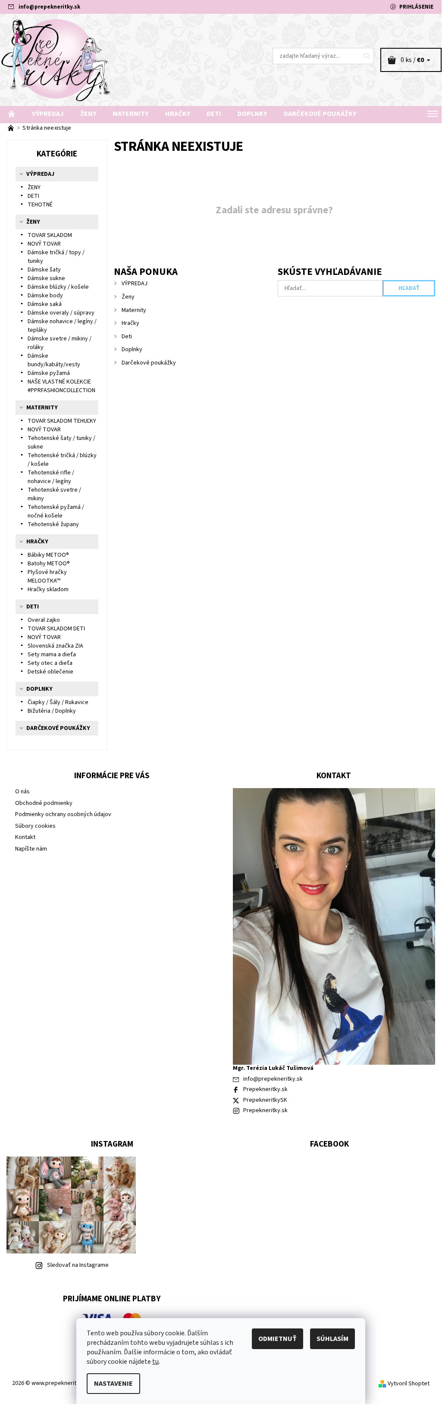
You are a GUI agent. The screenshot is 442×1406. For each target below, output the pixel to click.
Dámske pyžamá (49, 373)
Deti (214, 113)
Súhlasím (332, 1339)
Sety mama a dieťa (52, 654)
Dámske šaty (44, 269)
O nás (22, 791)
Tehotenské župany (53, 524)
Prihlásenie (416, 7)
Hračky (177, 113)
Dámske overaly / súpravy (61, 313)
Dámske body (45, 295)
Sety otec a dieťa (50, 663)
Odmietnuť (277, 1339)
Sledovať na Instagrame (78, 1265)
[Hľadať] (367, 56)
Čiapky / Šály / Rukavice (58, 702)
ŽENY (34, 187)
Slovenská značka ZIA (55, 646)
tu (155, 1361)
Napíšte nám (31, 849)
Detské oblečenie (50, 671)
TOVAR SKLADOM (50, 235)
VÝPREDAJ (48, 113)
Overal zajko (44, 620)
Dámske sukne (46, 278)
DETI (33, 196)
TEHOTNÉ (40, 204)
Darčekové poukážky (320, 113)
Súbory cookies (35, 826)
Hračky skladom (48, 589)
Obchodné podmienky (43, 803)
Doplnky (252, 113)
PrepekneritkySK (265, 1100)
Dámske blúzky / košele (58, 287)
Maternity (130, 113)
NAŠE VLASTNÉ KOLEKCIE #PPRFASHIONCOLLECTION (61, 386)
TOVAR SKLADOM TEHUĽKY (62, 421)
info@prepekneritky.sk (49, 7)
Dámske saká (45, 304)
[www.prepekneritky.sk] (110, 60)
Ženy (88, 113)
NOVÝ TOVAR (44, 244)
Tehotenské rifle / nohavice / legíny (51, 477)
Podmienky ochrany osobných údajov (63, 814)
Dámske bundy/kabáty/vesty (54, 360)
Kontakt (25, 837)
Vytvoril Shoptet (408, 1383)
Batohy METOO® (49, 563)
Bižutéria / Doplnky (52, 711)
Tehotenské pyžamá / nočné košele (56, 511)
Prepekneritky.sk (265, 1089)
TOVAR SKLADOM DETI (56, 628)
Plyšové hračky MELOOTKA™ (47, 576)
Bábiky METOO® (48, 555)
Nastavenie (113, 1383)
